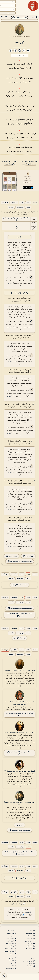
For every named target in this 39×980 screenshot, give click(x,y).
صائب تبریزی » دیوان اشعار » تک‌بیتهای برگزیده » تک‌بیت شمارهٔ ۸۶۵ (19, 703)
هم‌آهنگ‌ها (5, 203)
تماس (12, 966)
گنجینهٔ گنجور (10, 941)
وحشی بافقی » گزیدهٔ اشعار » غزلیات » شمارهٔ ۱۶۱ (19, 670)
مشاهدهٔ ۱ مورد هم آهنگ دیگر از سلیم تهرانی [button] (19, 752)
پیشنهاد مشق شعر (19, 638)
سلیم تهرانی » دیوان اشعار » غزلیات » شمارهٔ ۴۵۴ (19, 732)
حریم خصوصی (10, 968)
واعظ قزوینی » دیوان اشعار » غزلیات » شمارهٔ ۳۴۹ (19, 771)
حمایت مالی (29, 966)
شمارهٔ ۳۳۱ (19, 43)
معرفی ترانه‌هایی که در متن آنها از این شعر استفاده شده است (19, 853)
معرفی (31, 958)
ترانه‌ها (28, 207)
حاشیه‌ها (11, 207)
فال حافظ (30, 938)
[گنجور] (33, 6)
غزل (16, 224)
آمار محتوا (30, 969)
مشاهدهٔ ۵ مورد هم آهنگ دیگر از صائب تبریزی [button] (19, 713)
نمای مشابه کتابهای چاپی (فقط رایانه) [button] (21, 561)
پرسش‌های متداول (28, 961)
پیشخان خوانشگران (9, 949)
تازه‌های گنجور (29, 949)
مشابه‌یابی (30, 946)
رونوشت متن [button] (29, 556)
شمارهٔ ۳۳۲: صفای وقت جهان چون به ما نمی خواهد (29, 162)
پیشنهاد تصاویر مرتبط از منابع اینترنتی (21, 608)
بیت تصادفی (29, 933)
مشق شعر (14, 203)
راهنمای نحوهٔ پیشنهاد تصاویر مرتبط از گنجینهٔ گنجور (19, 614)
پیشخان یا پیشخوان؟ (8, 951)
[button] (37, 17)
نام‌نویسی (28, 912)
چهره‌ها (30, 964)
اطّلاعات (35, 203)
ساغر (12, 936)
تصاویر (21, 203)
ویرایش (9, 283)
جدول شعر (30, 936)
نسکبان (12, 954)
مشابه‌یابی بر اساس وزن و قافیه (21, 830)
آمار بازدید (11, 960)
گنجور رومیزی (10, 933)
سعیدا (27, 36)
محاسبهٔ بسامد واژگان (21, 585)
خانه (31, 931)
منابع (12, 963)
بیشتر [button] (21, 825)
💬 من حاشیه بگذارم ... (17, 904)
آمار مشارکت (11, 958)
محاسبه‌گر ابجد (10, 944)
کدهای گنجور (10, 931)
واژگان (28, 203)
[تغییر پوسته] (4, 975)
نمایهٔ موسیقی (29, 941)
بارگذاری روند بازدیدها (19, 878)
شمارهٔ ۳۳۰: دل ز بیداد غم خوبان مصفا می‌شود (9, 162)
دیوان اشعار (20, 36)
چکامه (16, 227)
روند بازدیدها (20, 207)
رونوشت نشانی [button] (12, 556)
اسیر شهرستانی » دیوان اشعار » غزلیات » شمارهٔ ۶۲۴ (19, 803)
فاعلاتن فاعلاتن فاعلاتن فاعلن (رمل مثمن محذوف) (16, 218)
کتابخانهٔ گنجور (10, 938)
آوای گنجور (11, 946)
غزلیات (13, 36)
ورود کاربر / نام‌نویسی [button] (21, 17)
